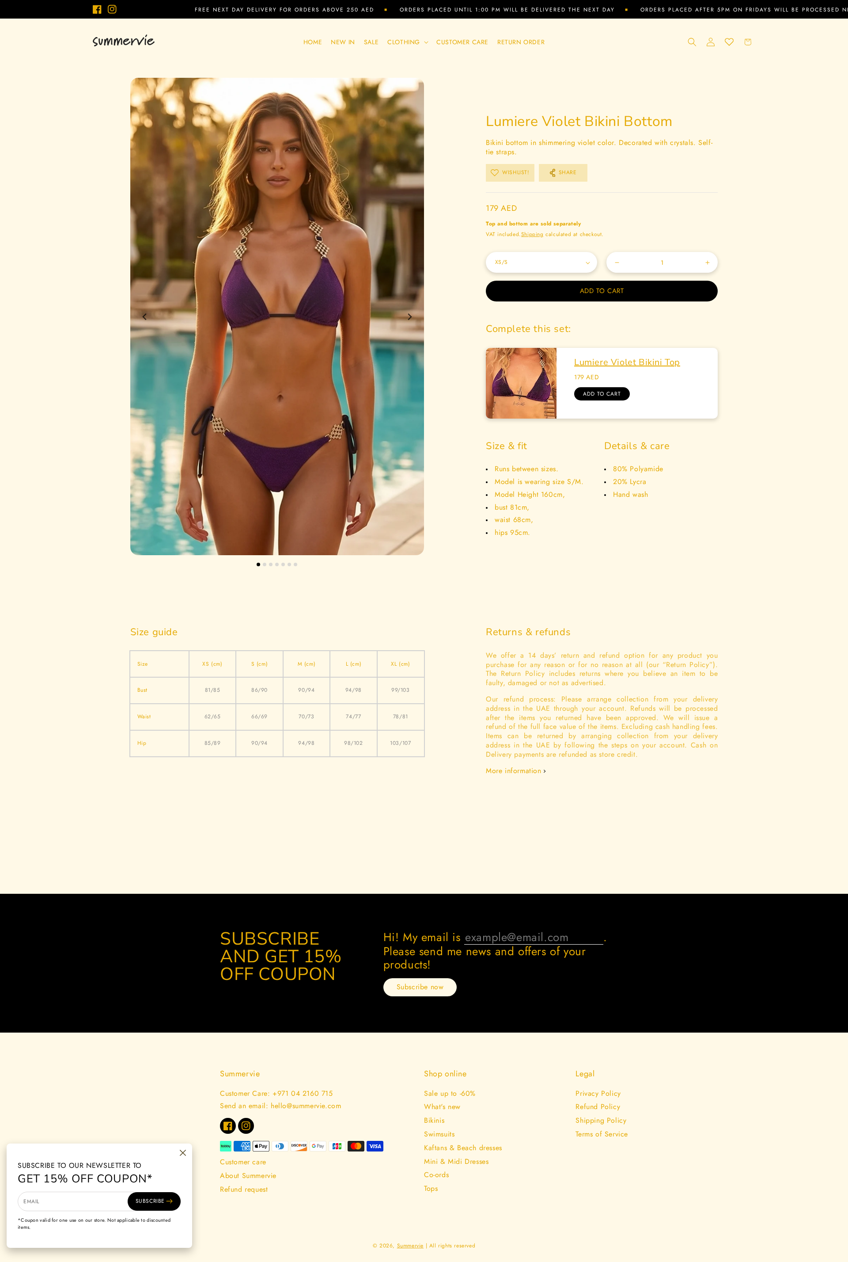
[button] (407, 42)
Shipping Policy (600, 1120)
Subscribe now (420, 987)
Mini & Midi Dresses (456, 1161)
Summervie (410, 1246)
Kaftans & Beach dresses (463, 1148)
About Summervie (248, 1175)
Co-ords (436, 1175)
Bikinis (434, 1120)
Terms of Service (601, 1134)
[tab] (258, 564)
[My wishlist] (729, 42)
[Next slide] (409, 317)
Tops (431, 1188)
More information (513, 771)
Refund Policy (597, 1107)
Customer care (243, 1162)
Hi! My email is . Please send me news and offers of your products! (495, 950)
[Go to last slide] (145, 317)
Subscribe (150, 1201)
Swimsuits (439, 1134)
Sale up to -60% (450, 1093)
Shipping (532, 234)
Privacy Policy (598, 1093)
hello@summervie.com (306, 1106)
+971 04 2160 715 (303, 1093)
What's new (442, 1107)
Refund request (244, 1189)
